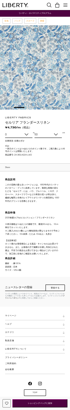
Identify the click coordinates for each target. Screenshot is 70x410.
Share (7, 167)
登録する (55, 288)
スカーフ (30, 20)
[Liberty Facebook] (30, 383)
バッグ (17, 20)
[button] (57, 5)
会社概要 (9, 370)
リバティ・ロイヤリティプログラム (35, 13)
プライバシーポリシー (16, 358)
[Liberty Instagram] (40, 383)
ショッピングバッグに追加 (40, 403)
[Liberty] (15, 5)
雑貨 (42, 20)
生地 (6, 20)
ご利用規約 (10, 364)
